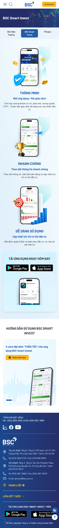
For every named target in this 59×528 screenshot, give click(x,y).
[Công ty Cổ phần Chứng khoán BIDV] (29, 4)
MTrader (47, 32)
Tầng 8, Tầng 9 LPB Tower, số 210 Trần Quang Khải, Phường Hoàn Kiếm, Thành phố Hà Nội (32, 452)
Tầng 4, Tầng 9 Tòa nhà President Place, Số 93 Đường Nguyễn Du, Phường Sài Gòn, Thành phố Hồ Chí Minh (31, 466)
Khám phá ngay (19, 357)
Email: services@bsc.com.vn (21, 478)
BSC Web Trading (11, 33)
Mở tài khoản (49, 4)
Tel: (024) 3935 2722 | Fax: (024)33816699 (27, 458)
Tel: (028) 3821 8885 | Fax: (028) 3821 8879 (28, 473)
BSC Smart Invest (29, 33)
